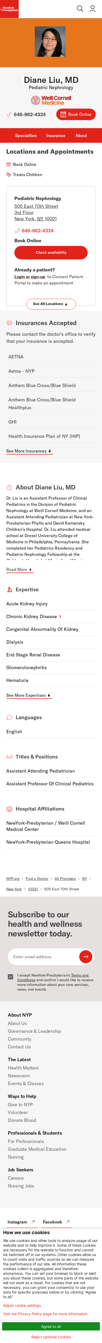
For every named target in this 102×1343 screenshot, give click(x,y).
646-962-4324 (30, 114)
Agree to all (51, 1326)
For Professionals (26, 1141)
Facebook (52, 1221)
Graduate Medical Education (37, 1149)
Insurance (55, 135)
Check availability (51, 252)
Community (19, 1039)
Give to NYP (20, 1105)
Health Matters (23, 1068)
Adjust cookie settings (22, 1305)
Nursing (16, 1157)
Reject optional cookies (51, 1337)
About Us (17, 1023)
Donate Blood (22, 1120)
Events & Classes (26, 1083)
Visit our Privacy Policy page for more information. (45, 1314)
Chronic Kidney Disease (31, 616)
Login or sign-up (29, 276)
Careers (16, 1178)
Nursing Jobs (21, 1186)
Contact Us (19, 1047)
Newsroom (19, 1076)
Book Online (80, 114)
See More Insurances (26, 450)
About (81, 135)
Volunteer (18, 1112)
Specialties (26, 135)
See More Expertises (26, 695)
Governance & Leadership (34, 1031)
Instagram (17, 1221)
